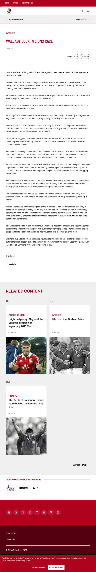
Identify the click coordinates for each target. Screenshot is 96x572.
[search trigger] (82, 11)
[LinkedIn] (44, 512)
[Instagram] (9, 512)
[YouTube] (37, 512)
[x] (82, 56)
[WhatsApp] (58, 512)
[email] (88, 56)
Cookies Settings (38, 567)
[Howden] (23, 488)
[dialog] (48, 563)
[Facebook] (16, 512)
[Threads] (51, 512)
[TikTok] (30, 512)
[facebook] (76, 56)
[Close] (92, 559)
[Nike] (35, 488)
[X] (23, 512)
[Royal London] (11, 488)
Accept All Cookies (56, 567)
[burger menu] (88, 11)
